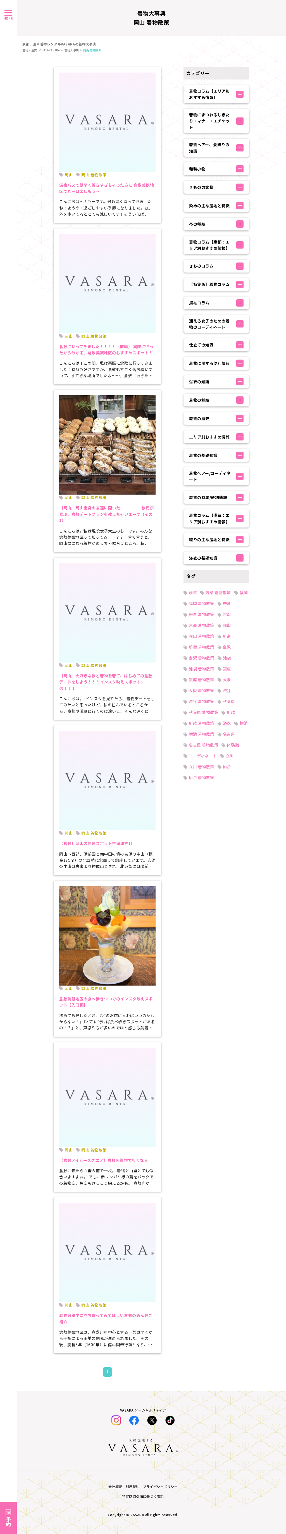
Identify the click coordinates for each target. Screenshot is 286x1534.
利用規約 (133, 1486)
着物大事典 (71, 50)
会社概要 (115, 1486)
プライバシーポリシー (160, 1486)
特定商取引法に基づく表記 (143, 1496)
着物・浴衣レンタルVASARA (41, 50)
